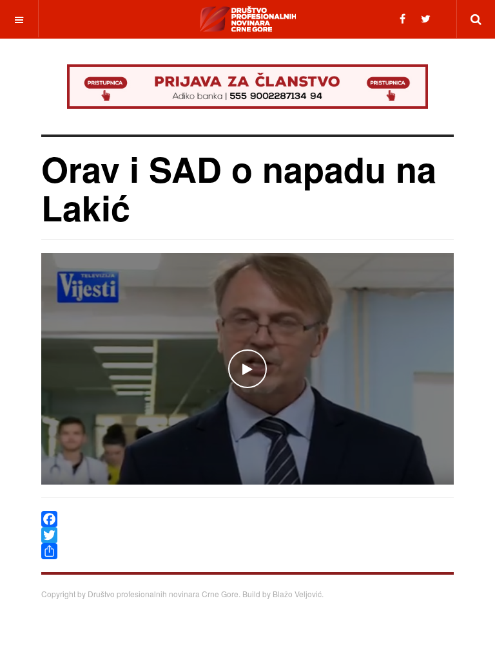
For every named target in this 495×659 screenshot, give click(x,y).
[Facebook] (402, 18)
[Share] (247, 551)
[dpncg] (247, 19)
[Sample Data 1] (247, 86)
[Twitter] (426, 18)
